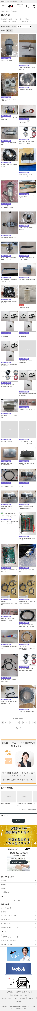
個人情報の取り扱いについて (10, 998)
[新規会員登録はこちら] (18, 851)
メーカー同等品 (5, 21)
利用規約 (22, 998)
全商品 (15, 11)
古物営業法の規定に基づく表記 (18, 995)
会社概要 (18, 1001)
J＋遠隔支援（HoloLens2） (8, 941)
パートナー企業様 (6, 923)
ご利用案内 (10, 992)
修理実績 (3, 912)
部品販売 (3, 888)
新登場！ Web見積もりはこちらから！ (15, 1)
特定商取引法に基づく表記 (22, 992)
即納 (16, 19)
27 (34, 722)
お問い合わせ (31, 998)
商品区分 (3, 880)
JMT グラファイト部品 (7, 944)
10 (26, 722)
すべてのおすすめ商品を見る (28, 809)
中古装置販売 (5, 892)
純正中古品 (15, 21)
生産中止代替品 (24, 19)
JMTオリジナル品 (26, 21)
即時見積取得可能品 (6, 19)
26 (30, 722)
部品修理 (3, 884)
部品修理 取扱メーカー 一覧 (9, 927)
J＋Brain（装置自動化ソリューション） (9, 936)
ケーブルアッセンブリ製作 (8, 916)
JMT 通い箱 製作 (5, 919)
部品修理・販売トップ (6, 11)
